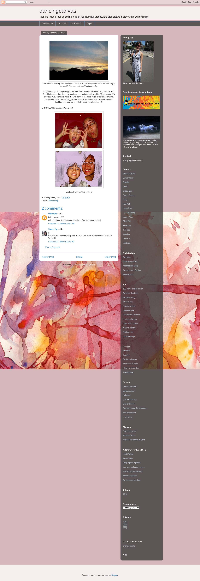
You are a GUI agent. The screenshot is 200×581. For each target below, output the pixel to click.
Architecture (47, 23)
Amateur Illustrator (131, 293)
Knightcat (127, 395)
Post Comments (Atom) (85, 265)
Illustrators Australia (131, 315)
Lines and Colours (130, 323)
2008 (125, 526)
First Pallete (128, 454)
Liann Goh (127, 208)
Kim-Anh (126, 204)
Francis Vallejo (129, 306)
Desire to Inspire (130, 359)
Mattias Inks (128, 332)
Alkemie (126, 351)
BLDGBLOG (128, 274)
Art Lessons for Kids (131, 480)
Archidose (127, 257)
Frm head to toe (129, 431)
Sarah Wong (128, 217)
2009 (125, 524)
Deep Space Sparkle (131, 463)
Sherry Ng (52, 229)
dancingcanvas (57, 11)
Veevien (126, 234)
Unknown (52, 214)
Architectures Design (132, 270)
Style (89, 23)
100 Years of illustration (133, 289)
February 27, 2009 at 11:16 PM (61, 242)
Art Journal (77, 23)
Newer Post (48, 257)
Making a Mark (129, 328)
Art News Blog (129, 297)
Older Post (110, 257)
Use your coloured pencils (134, 467)
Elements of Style (130, 364)
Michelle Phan (129, 435)
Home (79, 257)
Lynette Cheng (129, 212)
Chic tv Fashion (129, 386)
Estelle (126, 182)
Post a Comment (52, 247)
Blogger (114, 575)
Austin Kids (128, 458)
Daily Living (53, 200)
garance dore (128, 391)
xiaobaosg (127, 417)
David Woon (128, 178)
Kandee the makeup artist (134, 440)
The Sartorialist (129, 413)
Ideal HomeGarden (131, 368)
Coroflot (126, 355)
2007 (125, 528)
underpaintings (129, 336)
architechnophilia (130, 261)
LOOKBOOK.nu (129, 400)
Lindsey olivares (130, 319)
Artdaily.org (128, 302)
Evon (125, 186)
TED (125, 494)
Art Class (62, 23)
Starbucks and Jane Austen (134, 408)
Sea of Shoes (129, 404)
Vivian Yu (127, 239)
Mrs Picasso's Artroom (132, 471)
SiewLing (127, 226)
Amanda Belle (129, 174)
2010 (125, 521)
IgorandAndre (128, 310)
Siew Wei (127, 221)
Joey (125, 199)
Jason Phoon (128, 195)
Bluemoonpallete (130, 476)
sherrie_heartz (129, 546)
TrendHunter (128, 372)
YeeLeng (126, 243)
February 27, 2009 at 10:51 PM (61, 223)
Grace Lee (127, 191)
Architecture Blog (130, 266)
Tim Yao (126, 230)
